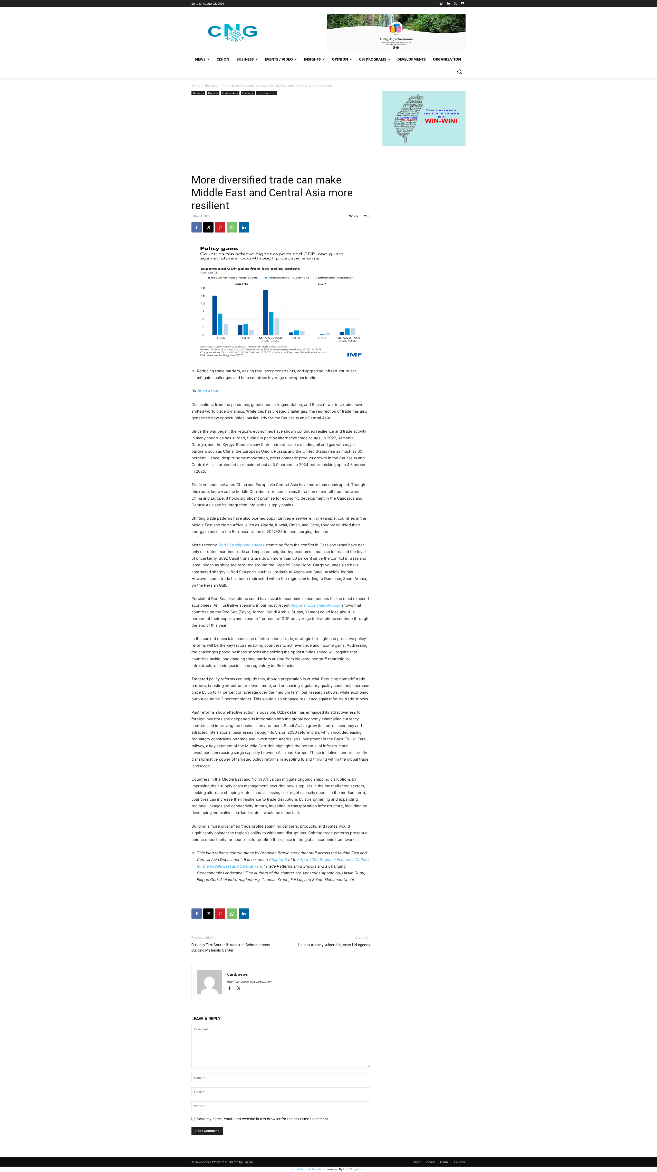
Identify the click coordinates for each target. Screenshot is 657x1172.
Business (211, 85)
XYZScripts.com (355, 1169)
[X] (455, 4)
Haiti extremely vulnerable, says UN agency (334, 945)
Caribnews (237, 974)
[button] (459, 71)
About (430, 1162)
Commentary (230, 93)
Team (444, 1162)
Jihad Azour (208, 391)
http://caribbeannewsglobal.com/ (249, 981)
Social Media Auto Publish (308, 1169)
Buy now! (459, 1162)
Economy (247, 93)
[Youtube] (463, 4)
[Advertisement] (280, 135)
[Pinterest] (220, 227)
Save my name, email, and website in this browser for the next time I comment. (263, 1119)
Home (195, 85)
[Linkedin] (448, 4)
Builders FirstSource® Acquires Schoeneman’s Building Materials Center (230, 948)
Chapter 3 (278, 859)
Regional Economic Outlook (315, 605)
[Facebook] (434, 4)
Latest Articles (266, 93)
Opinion (213, 93)
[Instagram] (441, 4)
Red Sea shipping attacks (241, 545)
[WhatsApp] (232, 227)
